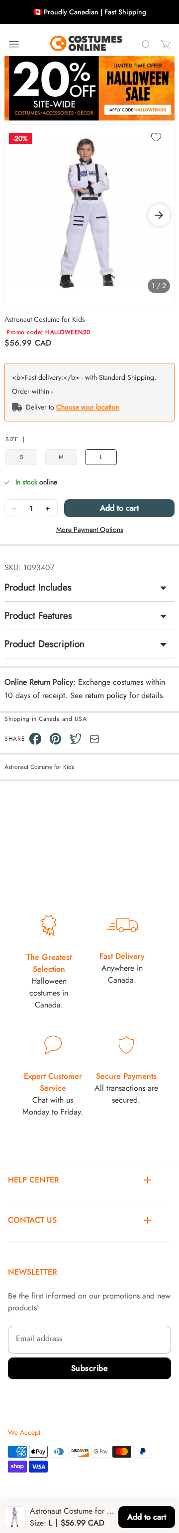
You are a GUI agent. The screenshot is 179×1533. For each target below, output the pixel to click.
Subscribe (89, 1368)
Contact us (32, 1220)
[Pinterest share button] (55, 739)
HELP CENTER (33, 1179)
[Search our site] (146, 44)
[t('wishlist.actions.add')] (156, 138)
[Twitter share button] (76, 738)
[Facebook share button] (35, 739)
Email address (39, 1338)
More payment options (89, 529)
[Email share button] (94, 739)
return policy (106, 695)
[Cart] (165, 44)
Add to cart (119, 508)
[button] (159, 215)
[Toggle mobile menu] (13, 44)
